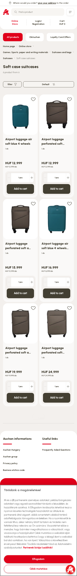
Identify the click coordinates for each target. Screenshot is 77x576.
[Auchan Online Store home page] (6, 12)
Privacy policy (10, 463)
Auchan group (10, 456)
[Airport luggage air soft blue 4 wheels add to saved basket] (33, 99)
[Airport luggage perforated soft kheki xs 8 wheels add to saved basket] (69, 99)
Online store (25, 46)
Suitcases (8, 58)
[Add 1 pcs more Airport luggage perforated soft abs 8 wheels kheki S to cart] (32, 282)
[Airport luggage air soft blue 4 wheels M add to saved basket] (69, 203)
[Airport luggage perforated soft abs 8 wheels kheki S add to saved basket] (33, 203)
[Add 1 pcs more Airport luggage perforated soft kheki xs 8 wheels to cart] (68, 177)
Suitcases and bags (61, 52)
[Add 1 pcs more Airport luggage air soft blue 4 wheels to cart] (32, 177)
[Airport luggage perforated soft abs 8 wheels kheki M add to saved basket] (33, 308)
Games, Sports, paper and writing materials (25, 52)
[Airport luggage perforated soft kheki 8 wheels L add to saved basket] (69, 308)
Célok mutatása (38, 568)
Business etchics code (14, 470)
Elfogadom (38, 559)
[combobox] (37, 12)
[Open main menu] (70, 12)
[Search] (16, 12)
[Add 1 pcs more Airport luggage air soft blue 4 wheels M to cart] (68, 282)
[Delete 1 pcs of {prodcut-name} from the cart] (9, 177)
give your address (47, 3)
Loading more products (41, 418)
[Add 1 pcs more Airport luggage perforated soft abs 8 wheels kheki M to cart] (32, 386)
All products (13, 37)
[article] (20, 146)
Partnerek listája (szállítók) (38, 547)
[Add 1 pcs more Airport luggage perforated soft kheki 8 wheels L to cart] (68, 386)
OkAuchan (34, 37)
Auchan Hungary (11, 450)
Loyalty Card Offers (60, 37)
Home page (9, 46)
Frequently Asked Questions (56, 450)
